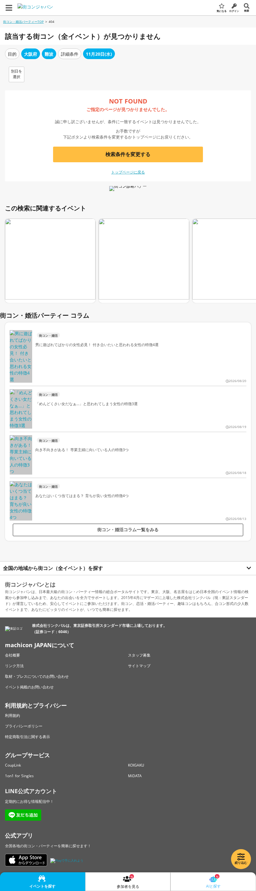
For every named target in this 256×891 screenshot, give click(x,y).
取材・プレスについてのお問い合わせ (37, 676)
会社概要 (12, 655)
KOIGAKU (136, 765)
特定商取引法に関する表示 (27, 736)
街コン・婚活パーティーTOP (23, 21)
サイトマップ (139, 665)
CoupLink (13, 765)
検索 (246, 10)
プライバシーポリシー (23, 726)
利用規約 (12, 715)
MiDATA (135, 775)
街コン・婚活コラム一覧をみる (128, 529)
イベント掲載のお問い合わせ (29, 687)
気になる (222, 11)
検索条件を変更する (128, 154)
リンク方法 (14, 665)
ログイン (234, 11)
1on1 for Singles (19, 775)
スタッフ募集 (139, 655)
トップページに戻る (128, 172)
